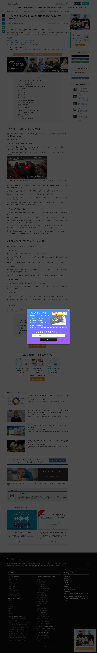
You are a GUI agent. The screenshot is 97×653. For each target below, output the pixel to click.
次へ (48, 339)
